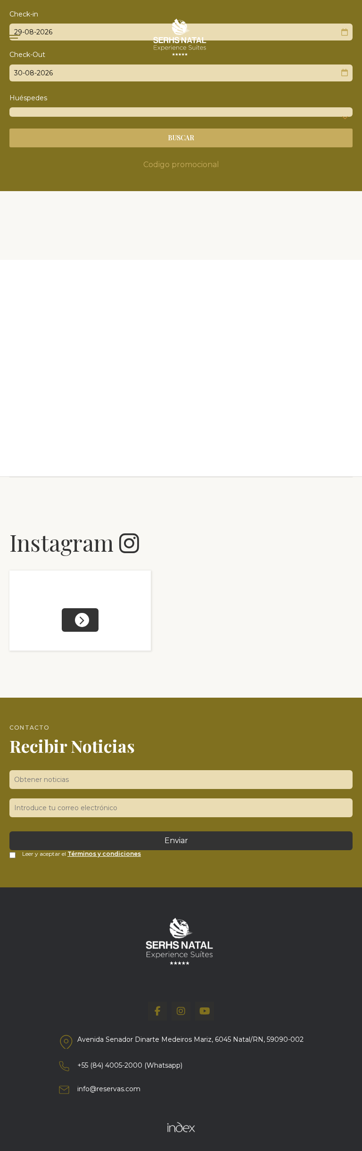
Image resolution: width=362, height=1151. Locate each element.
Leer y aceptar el (81, 853)
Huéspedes (28, 98)
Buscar (181, 137)
